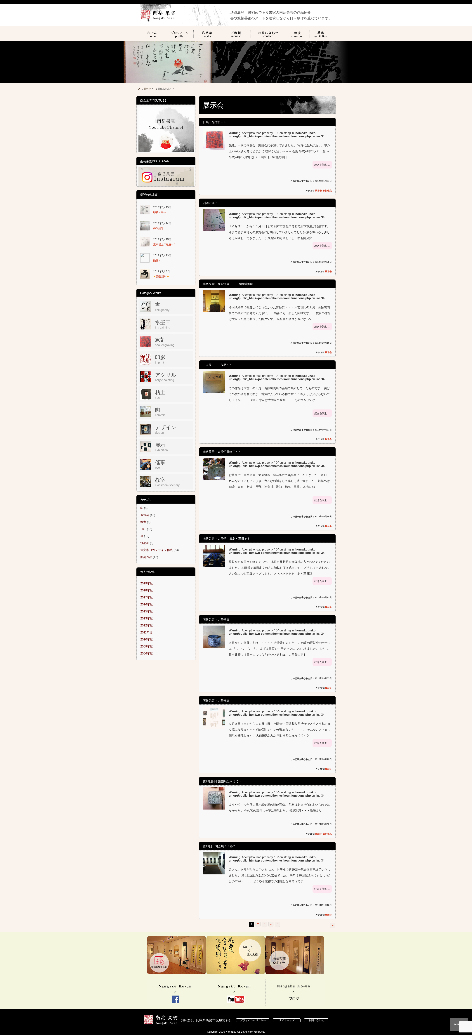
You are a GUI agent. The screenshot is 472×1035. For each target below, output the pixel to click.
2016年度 (146, 604)
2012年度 (146, 625)
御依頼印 (158, 228)
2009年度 (146, 646)
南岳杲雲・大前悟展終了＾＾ (222, 451)
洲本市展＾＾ (212, 203)
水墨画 (144, 543)
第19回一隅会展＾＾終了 (219, 846)
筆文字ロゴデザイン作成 (156, 550)
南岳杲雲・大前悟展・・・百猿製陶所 (228, 284)
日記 (143, 529)
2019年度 (146, 583)
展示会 (147, 88)
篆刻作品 (327, 190)
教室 (143, 522)
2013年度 (146, 618)
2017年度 (146, 597)
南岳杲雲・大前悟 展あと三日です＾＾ (229, 538)
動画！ (157, 260)
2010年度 (146, 639)
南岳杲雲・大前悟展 (216, 619)
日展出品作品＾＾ (214, 122)
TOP (138, 88)
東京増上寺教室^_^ (164, 244)
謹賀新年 (161, 276)
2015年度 (146, 611)
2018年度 (146, 590)
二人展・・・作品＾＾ (217, 365)
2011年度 (146, 632)
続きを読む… (322, 164)
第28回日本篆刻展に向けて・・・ (225, 781)
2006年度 (146, 653)
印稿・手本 (159, 212)
